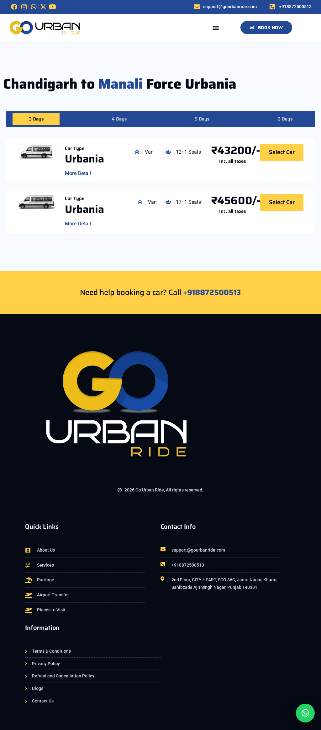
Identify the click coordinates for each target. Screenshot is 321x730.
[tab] (36, 119)
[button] (216, 27)
